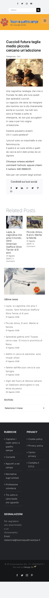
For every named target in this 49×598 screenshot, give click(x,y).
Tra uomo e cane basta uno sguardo (12, 498)
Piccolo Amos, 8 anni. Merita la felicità (35, 235)
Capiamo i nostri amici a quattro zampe (13, 445)
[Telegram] (32, 188)
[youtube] (31, 4)
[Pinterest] (38, 188)
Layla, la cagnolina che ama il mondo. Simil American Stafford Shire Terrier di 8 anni (14, 242)
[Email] (11, 191)
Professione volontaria (12, 486)
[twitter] (22, 4)
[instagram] (27, 4)
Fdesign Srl (28, 567)
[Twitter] (16, 188)
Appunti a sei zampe (12, 465)
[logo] (19, 18)
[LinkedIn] (22, 188)
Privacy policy (35, 445)
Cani (19, 56)
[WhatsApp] (27, 188)
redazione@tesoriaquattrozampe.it (22, 540)
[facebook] (18, 4)
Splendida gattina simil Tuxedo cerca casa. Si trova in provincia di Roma (24, 340)
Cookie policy (35, 439)
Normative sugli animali (12, 476)
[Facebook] (11, 188)
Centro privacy (32, 454)
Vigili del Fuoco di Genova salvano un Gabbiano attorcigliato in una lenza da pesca (24, 385)
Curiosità (10, 457)
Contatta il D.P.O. (33, 464)
